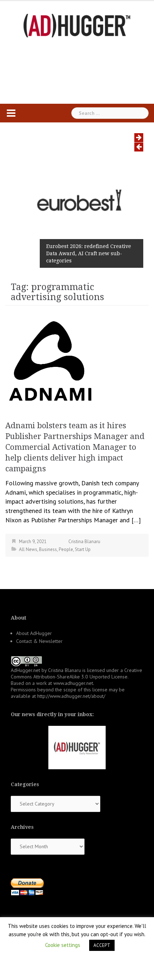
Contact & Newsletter (39, 641)
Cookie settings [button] (62, 945)
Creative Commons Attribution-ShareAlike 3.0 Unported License (76, 673)
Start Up (83, 549)
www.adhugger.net (73, 683)
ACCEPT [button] (101, 945)
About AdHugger (34, 633)
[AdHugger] (77, 25)
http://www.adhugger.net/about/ (71, 696)
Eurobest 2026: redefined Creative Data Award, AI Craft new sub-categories (88, 253)
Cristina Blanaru (84, 541)
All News (28, 549)
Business (48, 549)
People (66, 549)
